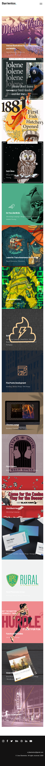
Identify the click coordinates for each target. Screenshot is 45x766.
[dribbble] (22, 741)
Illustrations (9, 136)
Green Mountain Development (18, 673)
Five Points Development (16, 383)
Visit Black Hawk (12, 508)
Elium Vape (10, 550)
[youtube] (31, 742)
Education (34, 94)
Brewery (15, 342)
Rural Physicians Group (15, 592)
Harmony (10, 90)
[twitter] (11, 741)
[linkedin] (26, 741)
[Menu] (41, 3)
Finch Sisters (11, 466)
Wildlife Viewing (11, 219)
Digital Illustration (11, 52)
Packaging (9, 345)
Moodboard (32, 342)
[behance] (16, 741)
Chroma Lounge (12, 425)
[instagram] (3, 741)
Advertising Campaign (13, 94)
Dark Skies (10, 171)
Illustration (21, 52)
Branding (9, 342)
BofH (8, 336)
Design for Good (25, 94)
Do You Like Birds (13, 213)
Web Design (26, 386)
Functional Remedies (14, 634)
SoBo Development (13, 714)
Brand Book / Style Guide (28, 339)
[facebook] (7, 741)
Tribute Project (33, 470)
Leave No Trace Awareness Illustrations (22, 257)
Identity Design (23, 342)
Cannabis (15, 428)
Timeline (9, 132)
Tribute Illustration (13, 299)
